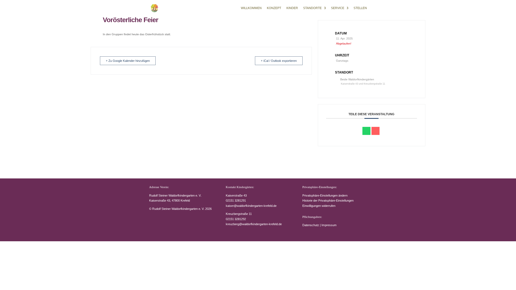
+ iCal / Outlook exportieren (279, 60)
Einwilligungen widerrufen (318, 205)
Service (337, 8)
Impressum (329, 225)
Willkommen (251, 8)
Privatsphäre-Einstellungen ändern (324, 195)
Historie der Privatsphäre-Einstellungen (328, 200)
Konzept (274, 8)
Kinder (292, 8)
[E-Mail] (375, 131)
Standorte (312, 8)
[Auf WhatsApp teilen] (366, 131)
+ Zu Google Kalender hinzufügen (128, 60)
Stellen (360, 8)
